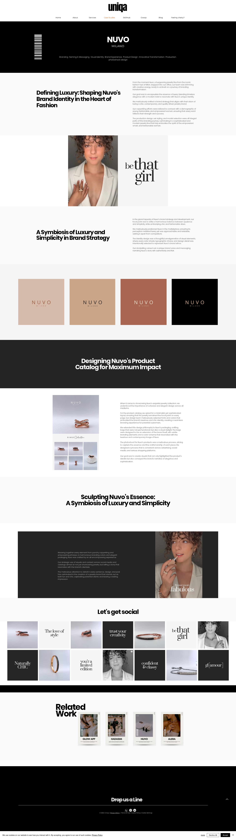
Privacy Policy (115, 813)
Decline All (213, 835)
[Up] (227, 799)
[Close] (233, 835)
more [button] (203, 835)
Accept (225, 835)
